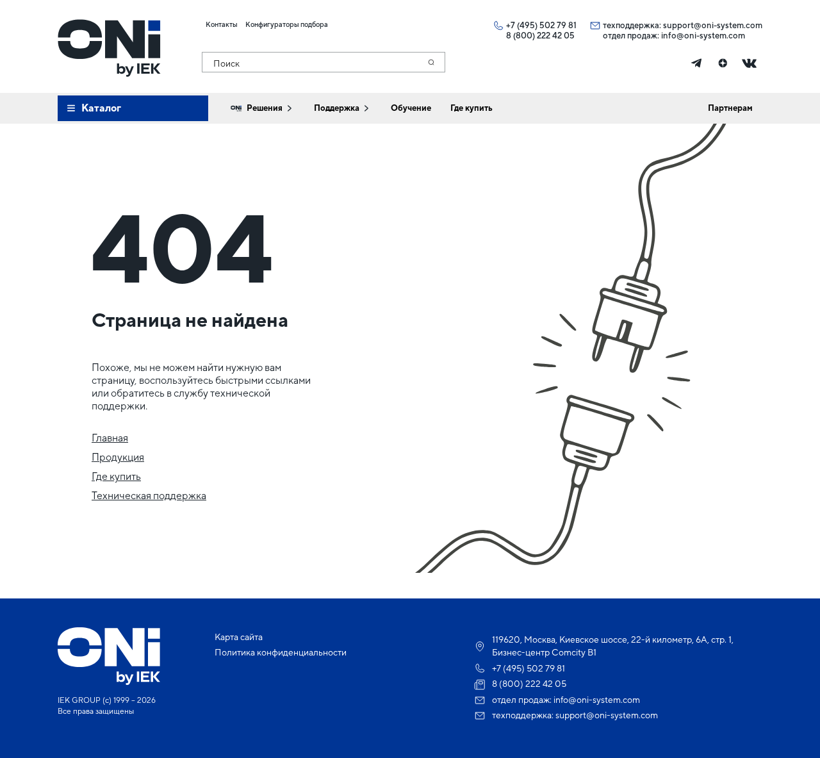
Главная (110, 438)
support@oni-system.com (712, 25)
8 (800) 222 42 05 (540, 35)
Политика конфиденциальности (281, 652)
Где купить (116, 476)
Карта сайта (239, 637)
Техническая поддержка (149, 496)
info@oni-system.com (703, 35)
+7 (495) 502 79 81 (541, 25)
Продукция (118, 457)
